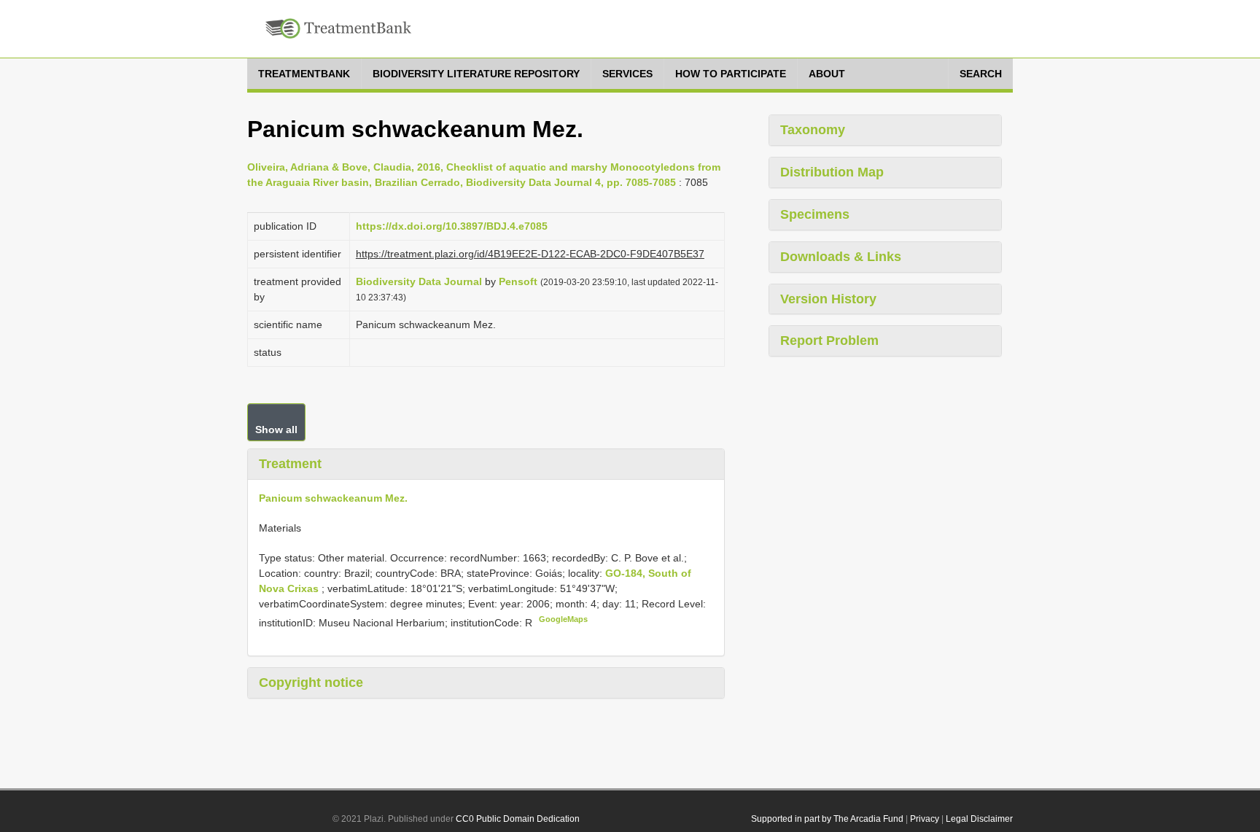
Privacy (924, 819)
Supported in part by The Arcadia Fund (827, 819)
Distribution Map (832, 172)
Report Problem (829, 340)
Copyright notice (311, 682)
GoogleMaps (563, 619)
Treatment (290, 463)
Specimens (814, 214)
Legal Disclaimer (979, 819)
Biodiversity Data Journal (419, 281)
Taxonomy (812, 130)
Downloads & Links (840, 256)
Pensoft (518, 281)
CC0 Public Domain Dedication (518, 819)
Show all (276, 429)
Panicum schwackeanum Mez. (333, 498)
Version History (828, 299)
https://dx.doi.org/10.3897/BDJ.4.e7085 (452, 226)
